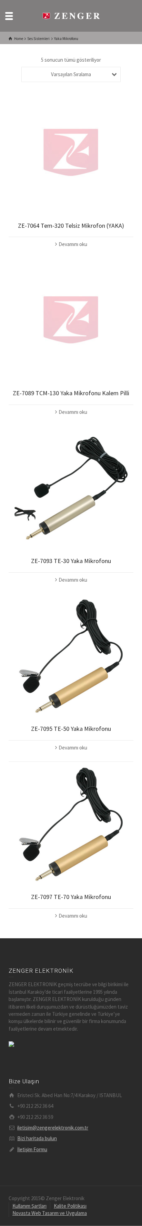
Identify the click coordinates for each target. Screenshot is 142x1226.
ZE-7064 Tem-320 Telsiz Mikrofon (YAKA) (71, 225)
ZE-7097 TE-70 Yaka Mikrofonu (71, 897)
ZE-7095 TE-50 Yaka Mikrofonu (71, 729)
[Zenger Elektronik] (71, 15)
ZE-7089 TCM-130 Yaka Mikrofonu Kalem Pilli (71, 393)
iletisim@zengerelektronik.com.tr (52, 1127)
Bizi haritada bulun (37, 1138)
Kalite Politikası (70, 1206)
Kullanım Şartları (29, 1206)
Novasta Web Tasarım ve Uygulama (49, 1213)
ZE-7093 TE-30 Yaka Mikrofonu (71, 561)
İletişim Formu (32, 1149)
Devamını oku (73, 244)
